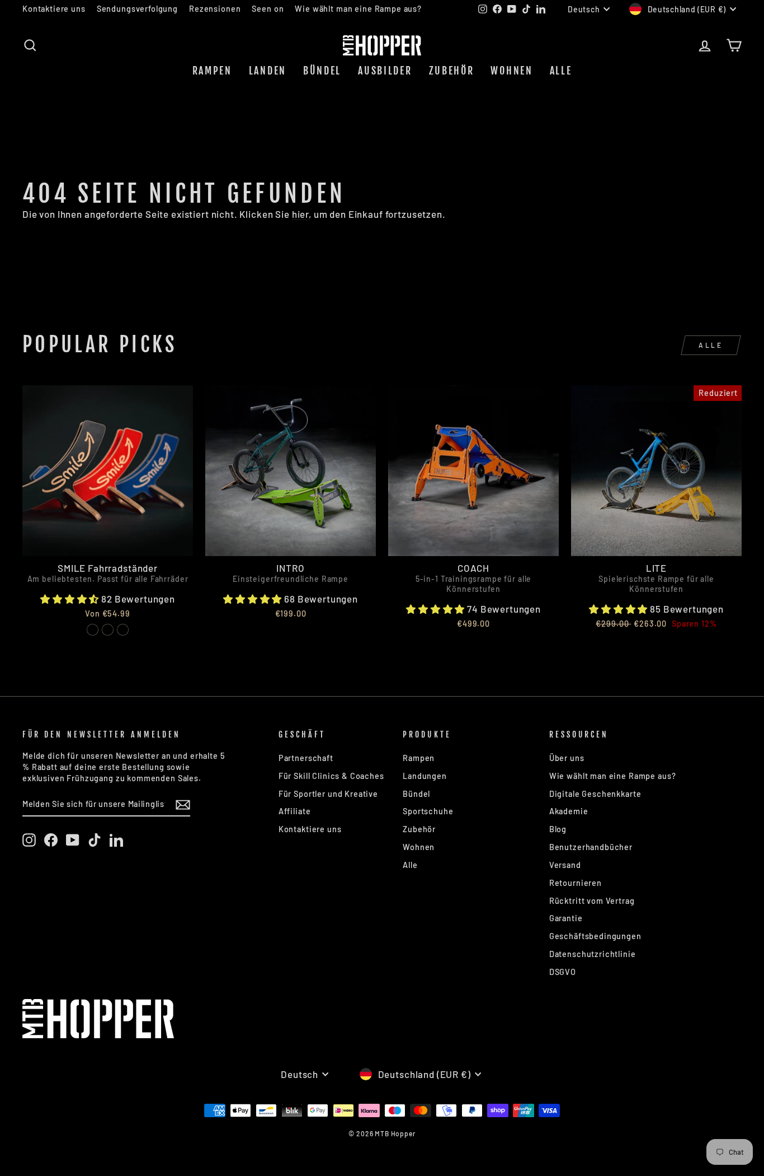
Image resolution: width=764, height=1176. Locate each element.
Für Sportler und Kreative (328, 794)
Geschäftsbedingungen (595, 936)
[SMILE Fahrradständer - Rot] (92, 629)
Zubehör (451, 70)
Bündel (322, 70)
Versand (565, 865)
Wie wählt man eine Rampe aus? (358, 8)
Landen (267, 70)
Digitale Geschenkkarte (595, 794)
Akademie (568, 811)
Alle (561, 70)
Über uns (566, 758)
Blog (558, 829)
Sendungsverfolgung (137, 8)
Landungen (425, 776)
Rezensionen (214, 8)
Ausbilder (385, 70)
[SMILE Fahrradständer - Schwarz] (107, 629)
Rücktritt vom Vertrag (592, 901)
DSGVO (562, 972)
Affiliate (295, 811)
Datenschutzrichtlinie (592, 954)
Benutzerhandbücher (591, 847)
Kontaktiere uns (54, 8)
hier (300, 214)
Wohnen (511, 70)
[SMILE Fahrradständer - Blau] (122, 629)
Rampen (212, 70)
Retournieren (575, 883)
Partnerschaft (306, 758)
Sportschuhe (428, 811)
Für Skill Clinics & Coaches (331, 776)
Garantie (566, 918)
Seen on (268, 8)
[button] (70, 598)
